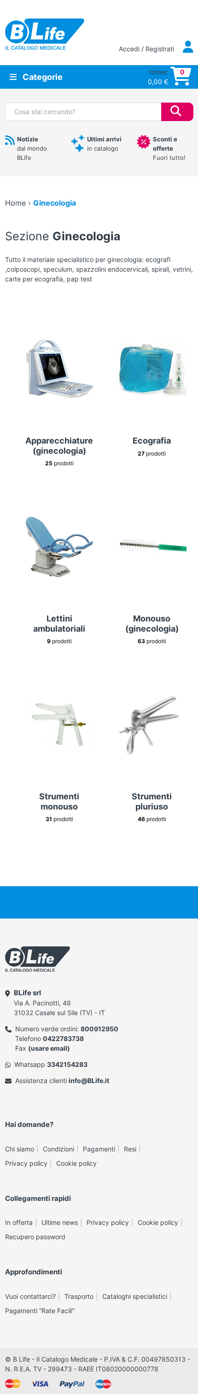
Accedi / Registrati (147, 49)
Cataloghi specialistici (134, 1296)
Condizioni (58, 1149)
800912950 (99, 1029)
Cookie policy (76, 1163)
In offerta (19, 1222)
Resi (130, 1149)
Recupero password (35, 1237)
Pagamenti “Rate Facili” (40, 1311)
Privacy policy (26, 1163)
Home (15, 202)
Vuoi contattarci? (30, 1296)
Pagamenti (99, 1149)
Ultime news (59, 1222)
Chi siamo (19, 1149)
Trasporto (78, 1296)
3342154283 (67, 1064)
